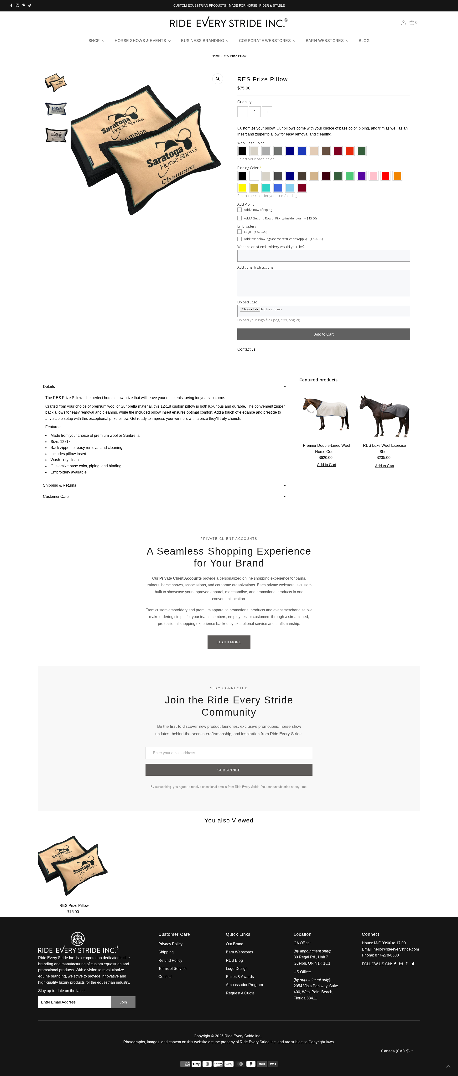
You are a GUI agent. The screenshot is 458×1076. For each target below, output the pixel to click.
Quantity (244, 102)
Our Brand (234, 944)
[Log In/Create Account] (403, 23)
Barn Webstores (325, 41)
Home (216, 56)
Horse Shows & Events (141, 41)
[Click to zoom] (217, 78)
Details (49, 387)
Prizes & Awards (240, 977)
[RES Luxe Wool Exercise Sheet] (384, 413)
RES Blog (234, 960)
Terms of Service (172, 969)
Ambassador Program (244, 985)
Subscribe (229, 770)
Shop (94, 41)
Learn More (229, 642)
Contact (165, 977)
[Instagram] (17, 5)
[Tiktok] (29, 5)
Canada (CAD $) (395, 1051)
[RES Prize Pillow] (74, 865)
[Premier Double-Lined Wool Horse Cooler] (326, 413)
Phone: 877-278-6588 (380, 955)
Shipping (166, 952)
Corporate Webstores (265, 41)
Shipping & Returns (59, 485)
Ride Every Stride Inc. (242, 1036)
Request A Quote (240, 993)
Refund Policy (170, 960)
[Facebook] (11, 5)
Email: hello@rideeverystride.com (390, 949)
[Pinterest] (23, 5)
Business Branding (203, 41)
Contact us (246, 349)
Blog (364, 41)
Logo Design (237, 969)
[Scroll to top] (448, 1066)
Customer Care (56, 496)
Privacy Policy (170, 944)
